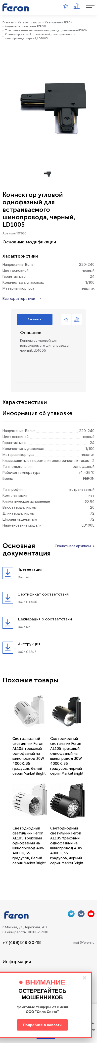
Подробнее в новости (42, 1025)
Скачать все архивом (73, 546)
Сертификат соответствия (43, 594)
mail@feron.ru (84, 942)
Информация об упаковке (37, 413)
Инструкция (28, 644)
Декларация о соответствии (44, 619)
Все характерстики (18, 298)
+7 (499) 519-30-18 (21, 942)
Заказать (35, 319)
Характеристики (24, 402)
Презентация (29, 569)
